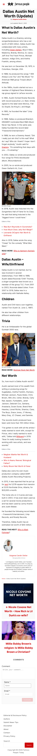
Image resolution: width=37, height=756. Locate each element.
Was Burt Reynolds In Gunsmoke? (18, 227)
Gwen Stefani (16, 50)
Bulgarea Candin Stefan (19, 19)
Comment (6, 666)
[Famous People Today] (18, 4)
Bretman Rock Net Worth (24, 370)
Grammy (5, 147)
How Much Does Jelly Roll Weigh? (18, 230)
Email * (7, 691)
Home (3, 578)
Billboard (20, 436)
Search (7, 741)
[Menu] (4, 4)
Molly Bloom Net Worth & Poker (17, 466)
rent (6, 484)
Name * (7, 682)
